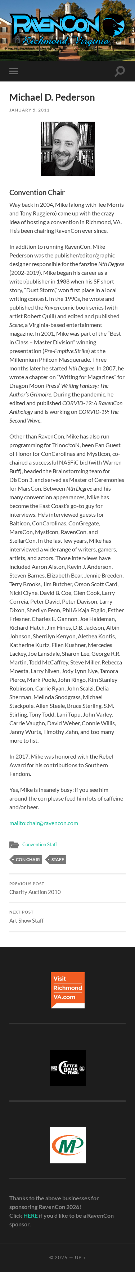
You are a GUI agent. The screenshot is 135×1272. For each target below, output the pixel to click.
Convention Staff (39, 844)
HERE (30, 1215)
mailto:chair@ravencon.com (43, 822)
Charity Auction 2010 (35, 888)
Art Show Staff (26, 917)
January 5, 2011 (29, 110)
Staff (57, 859)
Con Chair (28, 859)
